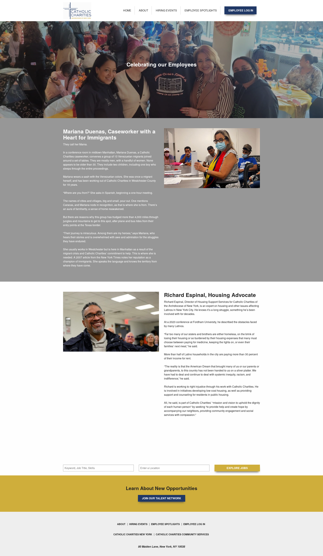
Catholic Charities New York (132, 534)
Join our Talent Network (161, 498)
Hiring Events (166, 10)
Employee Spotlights (201, 10)
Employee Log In (240, 10)
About (143, 10)
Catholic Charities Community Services (182, 534)
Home (127, 10)
